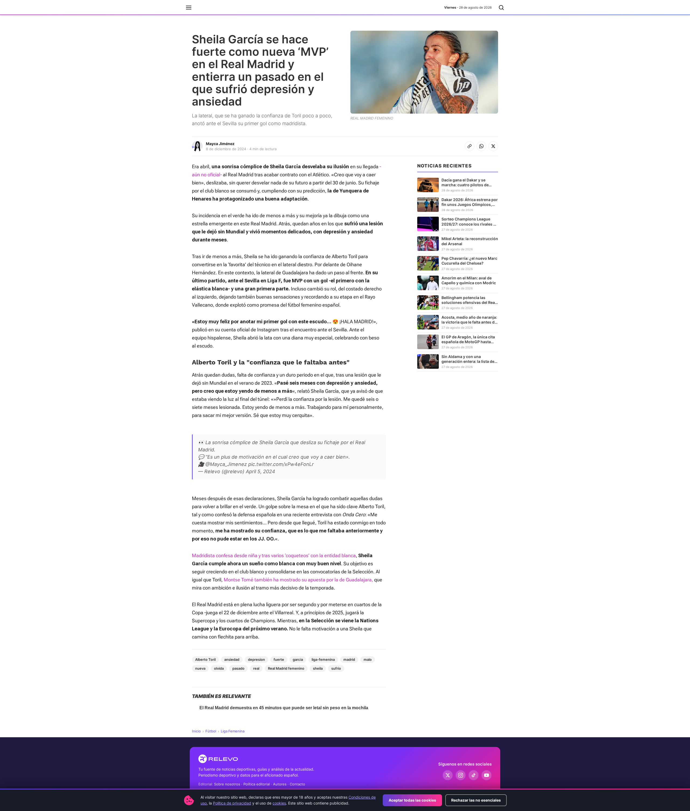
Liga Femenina (232, 731)
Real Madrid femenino (286, 668)
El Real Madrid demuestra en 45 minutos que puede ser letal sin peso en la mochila (283, 707)
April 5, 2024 (260, 471)
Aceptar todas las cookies (412, 800)
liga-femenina (323, 659)
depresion (256, 659)
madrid (349, 659)
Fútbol (210, 731)
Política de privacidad (232, 803)
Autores (280, 784)
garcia (298, 659)
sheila (318, 668)
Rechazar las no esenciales (476, 800)
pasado (238, 668)
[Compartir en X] (493, 146)
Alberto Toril (205, 659)
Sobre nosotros (227, 784)
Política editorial (256, 784)
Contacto (297, 784)
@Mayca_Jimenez (226, 464)
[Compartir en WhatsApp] (481, 146)
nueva (200, 668)
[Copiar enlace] (469, 146)
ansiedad (231, 659)
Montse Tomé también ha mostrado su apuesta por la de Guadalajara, (298, 579)
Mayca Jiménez (220, 143)
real (256, 668)
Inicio (196, 731)
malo (368, 659)
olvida (219, 668)
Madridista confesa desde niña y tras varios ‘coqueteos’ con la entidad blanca (274, 555)
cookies (279, 803)
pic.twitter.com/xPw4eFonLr (281, 464)
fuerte (279, 659)
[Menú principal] (188, 7)
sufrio (336, 668)
